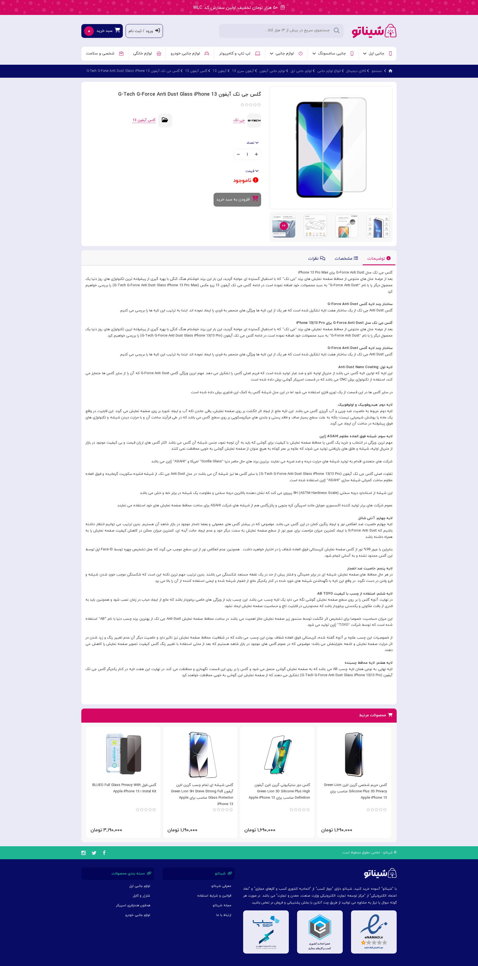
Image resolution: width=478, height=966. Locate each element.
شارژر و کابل (141, 896)
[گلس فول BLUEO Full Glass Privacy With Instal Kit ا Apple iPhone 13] (123, 754)
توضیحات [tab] (376, 259)
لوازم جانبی (286, 53)
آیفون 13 (220, 71)
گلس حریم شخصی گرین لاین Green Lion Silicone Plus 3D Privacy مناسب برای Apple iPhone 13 (355, 791)
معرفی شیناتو (221, 886)
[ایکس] (94, 853)
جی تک (239, 120)
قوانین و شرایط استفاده (214, 896)
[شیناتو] (374, 30)
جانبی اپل (377, 53)
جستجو (377, 71)
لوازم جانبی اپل (301, 71)
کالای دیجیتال (356, 71)
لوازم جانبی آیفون (272, 71)
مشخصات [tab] (344, 259)
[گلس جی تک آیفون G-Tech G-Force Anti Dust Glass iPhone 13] (331, 147)
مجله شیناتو (222, 905)
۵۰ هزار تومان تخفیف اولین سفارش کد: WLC (236, 8)
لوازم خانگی (143, 53)
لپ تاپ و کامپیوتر (236, 53)
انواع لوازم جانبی (329, 71)
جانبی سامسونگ (333, 53)
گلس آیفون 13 (196, 71)
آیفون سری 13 (243, 71)
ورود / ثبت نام (142, 31)
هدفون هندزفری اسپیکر (133, 905)
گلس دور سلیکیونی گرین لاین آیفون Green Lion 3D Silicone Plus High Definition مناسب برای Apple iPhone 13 (279, 791)
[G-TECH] (254, 120)
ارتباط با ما (223, 915)
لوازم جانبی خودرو (186, 53)
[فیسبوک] (104, 853)
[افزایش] (256, 154)
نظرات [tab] (314, 259)
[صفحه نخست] (391, 71)
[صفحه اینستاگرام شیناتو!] (83, 853)
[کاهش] (238, 154)
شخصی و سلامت (101, 53)
